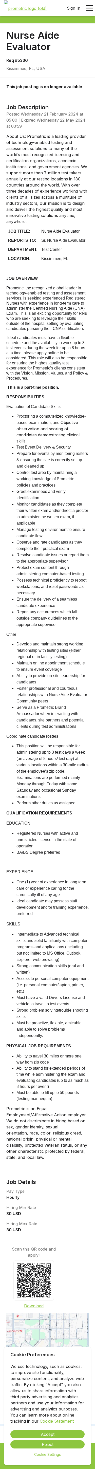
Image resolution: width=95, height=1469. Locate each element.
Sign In (73, 8)
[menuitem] (25, 8)
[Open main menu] (89, 8)
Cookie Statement (57, 1421)
